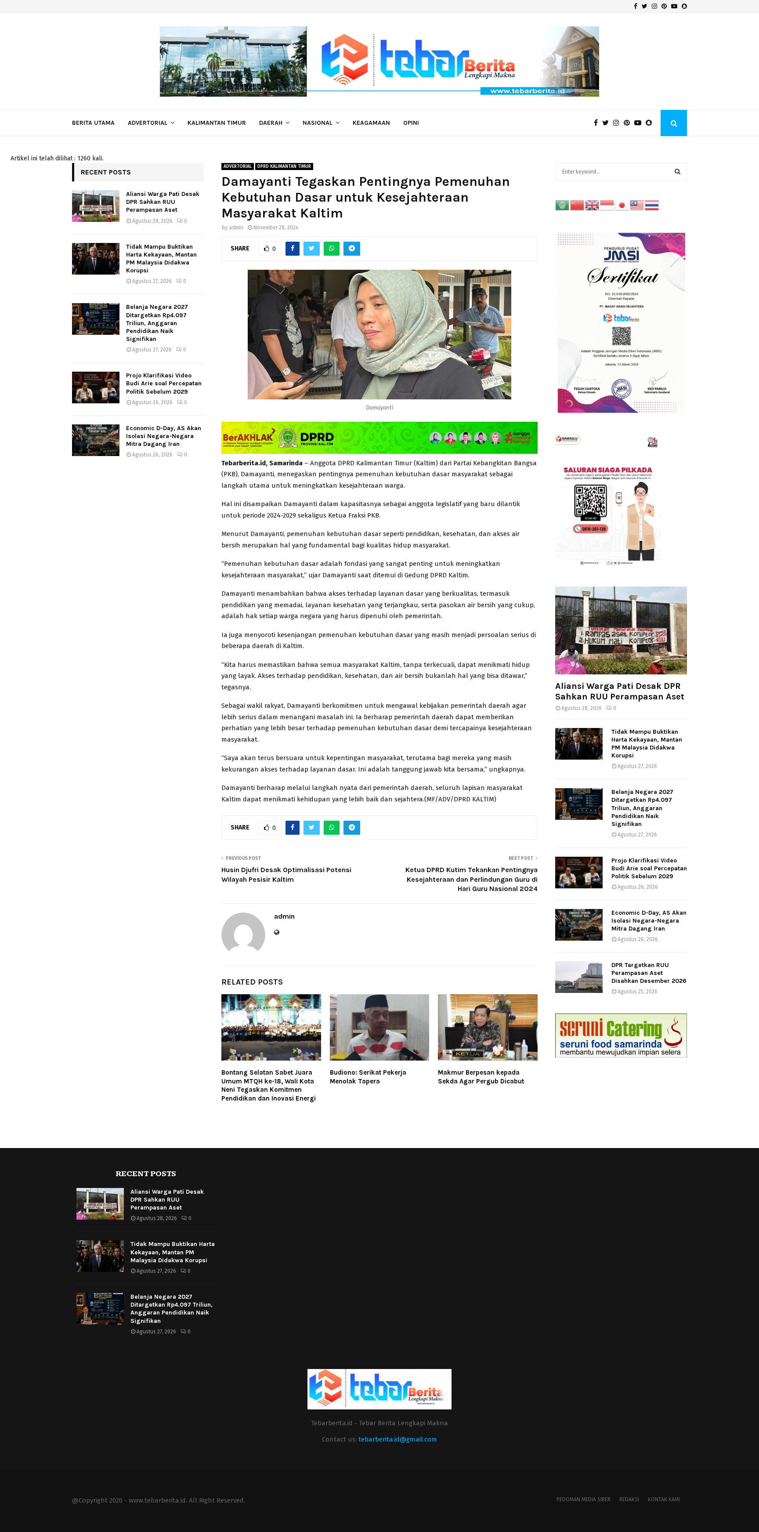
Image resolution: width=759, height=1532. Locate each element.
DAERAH (270, 123)
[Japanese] (622, 205)
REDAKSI (629, 1499)
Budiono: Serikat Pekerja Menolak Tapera (368, 1076)
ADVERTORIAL (147, 123)
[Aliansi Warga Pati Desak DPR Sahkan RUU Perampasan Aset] (95, 206)
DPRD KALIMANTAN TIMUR (284, 166)
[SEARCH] (677, 172)
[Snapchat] (651, 123)
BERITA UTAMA (93, 123)
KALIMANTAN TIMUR (217, 123)
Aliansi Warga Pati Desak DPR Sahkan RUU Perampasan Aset (162, 202)
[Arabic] (562, 205)
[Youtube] (640, 123)
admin (236, 228)
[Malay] (637, 205)
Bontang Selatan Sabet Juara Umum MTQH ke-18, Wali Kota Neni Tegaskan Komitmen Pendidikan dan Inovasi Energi (268, 1085)
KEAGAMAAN (371, 123)
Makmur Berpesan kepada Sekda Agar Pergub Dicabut (481, 1076)
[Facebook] (598, 123)
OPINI (411, 123)
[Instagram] (618, 123)
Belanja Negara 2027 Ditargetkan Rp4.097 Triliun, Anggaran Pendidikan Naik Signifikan (157, 323)
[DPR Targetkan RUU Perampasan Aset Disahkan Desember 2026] (579, 977)
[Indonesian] (607, 205)
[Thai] (652, 205)
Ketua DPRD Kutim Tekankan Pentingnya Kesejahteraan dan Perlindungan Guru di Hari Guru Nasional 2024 (471, 879)
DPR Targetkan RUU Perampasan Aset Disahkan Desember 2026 (649, 973)
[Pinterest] (629, 123)
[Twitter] (607, 123)
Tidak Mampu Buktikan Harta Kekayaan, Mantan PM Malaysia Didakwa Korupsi (161, 259)
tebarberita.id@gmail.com (397, 1439)
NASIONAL (318, 123)
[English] (592, 205)
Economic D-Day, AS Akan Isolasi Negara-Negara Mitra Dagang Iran (163, 436)
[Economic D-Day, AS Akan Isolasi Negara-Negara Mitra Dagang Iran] (95, 440)
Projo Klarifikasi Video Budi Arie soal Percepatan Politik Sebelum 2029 (164, 383)
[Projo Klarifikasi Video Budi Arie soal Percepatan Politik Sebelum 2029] (95, 387)
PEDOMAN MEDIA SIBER (584, 1499)
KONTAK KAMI (664, 1499)
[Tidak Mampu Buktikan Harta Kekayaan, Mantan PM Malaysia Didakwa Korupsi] (95, 259)
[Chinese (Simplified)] (577, 205)
